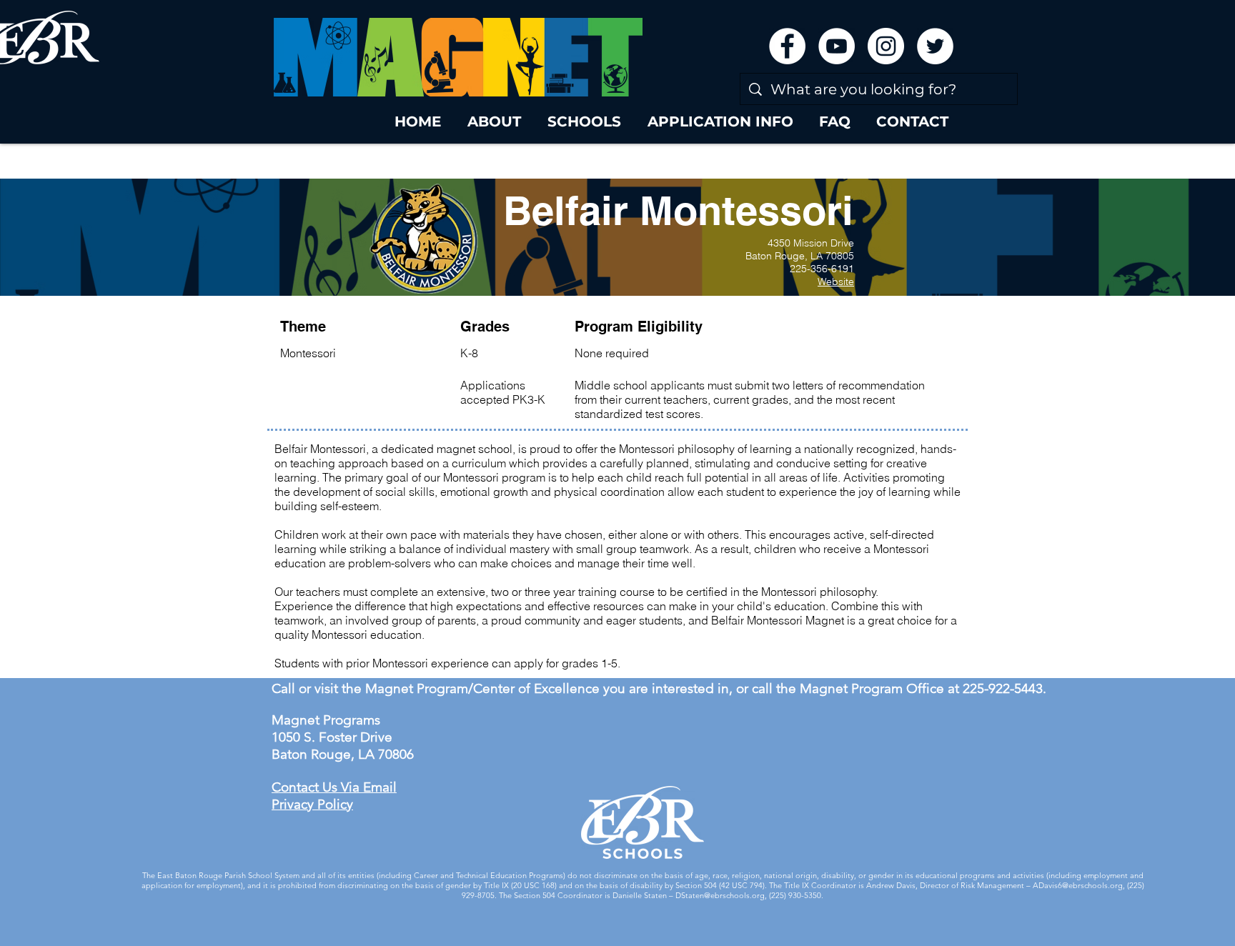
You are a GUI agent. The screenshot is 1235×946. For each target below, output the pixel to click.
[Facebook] (787, 46)
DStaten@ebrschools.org (720, 895)
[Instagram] (886, 46)
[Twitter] (935, 46)
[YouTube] (836, 46)
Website (836, 281)
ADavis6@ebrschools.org (1078, 885)
